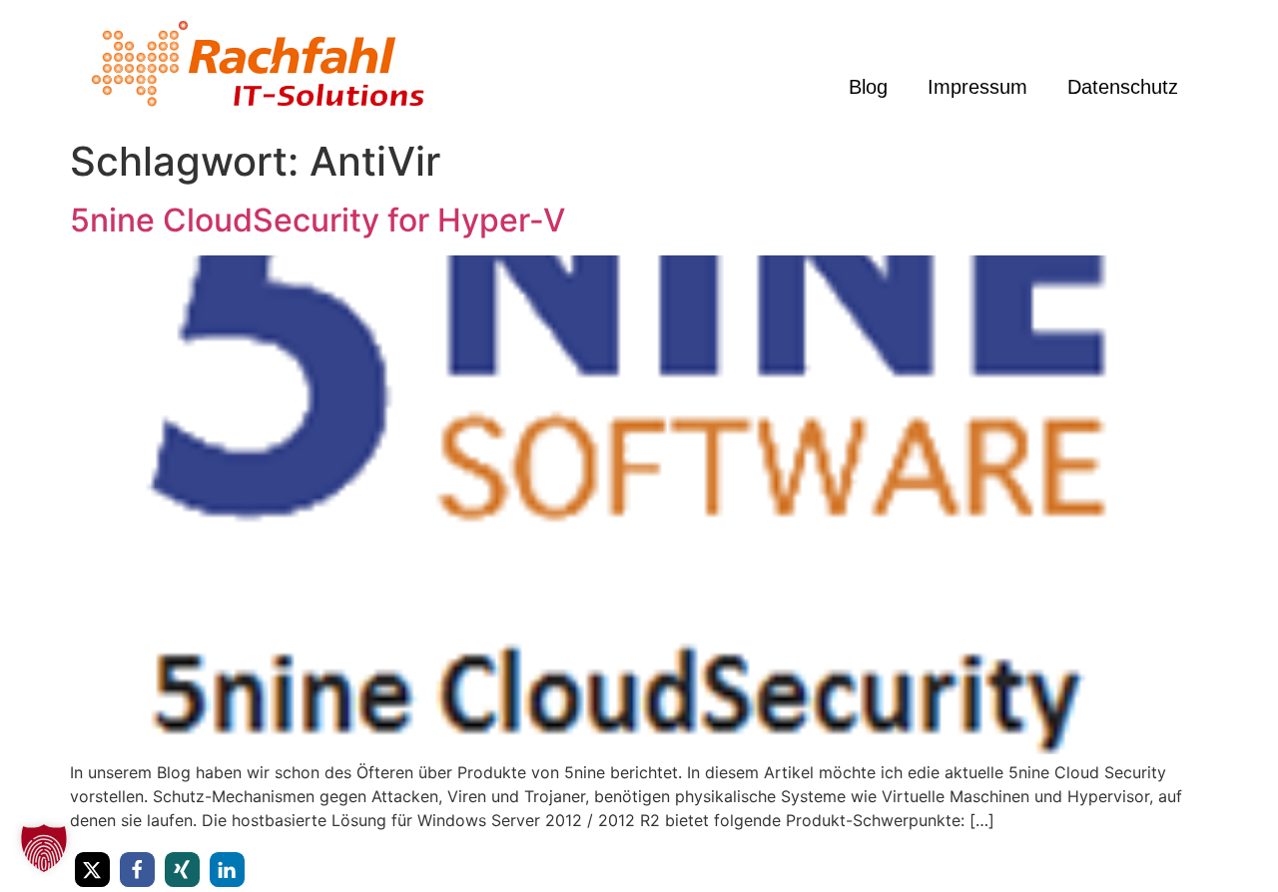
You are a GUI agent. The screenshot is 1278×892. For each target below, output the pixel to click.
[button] (92, 869)
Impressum (977, 87)
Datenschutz (1122, 87)
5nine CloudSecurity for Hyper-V (317, 220)
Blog (868, 87)
